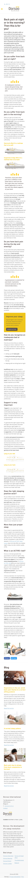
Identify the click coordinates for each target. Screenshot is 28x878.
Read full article (9, 708)
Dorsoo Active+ (11, 329)
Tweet (14, 658)
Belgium (17, 863)
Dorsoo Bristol (7, 861)
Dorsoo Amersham (8, 856)
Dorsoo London (7, 863)
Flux (23, 877)
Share (7, 658)
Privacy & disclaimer (15, 877)
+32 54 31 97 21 (9, 806)
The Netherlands (19, 860)
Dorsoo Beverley (7, 858)
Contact (5, 808)
